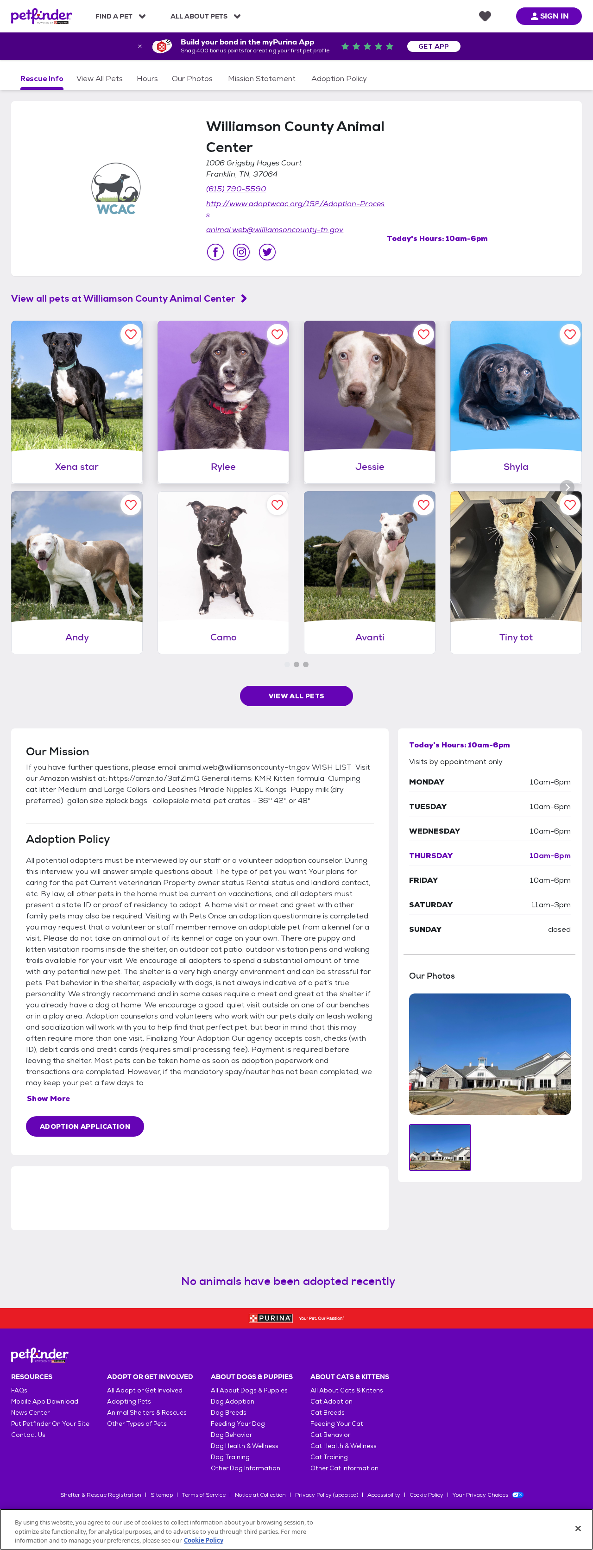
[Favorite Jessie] (423, 334)
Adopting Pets (129, 1401)
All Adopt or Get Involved (145, 1390)
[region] (296, 1529)
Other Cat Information (344, 1468)
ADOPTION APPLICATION (85, 1126)
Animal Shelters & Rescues (147, 1413)
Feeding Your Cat (336, 1424)
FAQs (19, 1390)
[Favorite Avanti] (423, 505)
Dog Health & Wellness (244, 1446)
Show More (48, 1098)
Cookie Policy (426, 1495)
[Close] (578, 1528)
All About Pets (198, 16)
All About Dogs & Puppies (249, 1390)
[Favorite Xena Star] (131, 334)
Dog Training (230, 1457)
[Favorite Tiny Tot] (570, 505)
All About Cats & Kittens (346, 1390)
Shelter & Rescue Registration (100, 1495)
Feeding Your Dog (238, 1424)
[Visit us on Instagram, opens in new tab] (241, 252)
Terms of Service (204, 1495)
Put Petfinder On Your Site (50, 1424)
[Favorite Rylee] (277, 334)
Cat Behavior (330, 1435)
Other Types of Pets (137, 1424)
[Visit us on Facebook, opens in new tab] (215, 252)
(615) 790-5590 (236, 189)
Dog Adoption (232, 1401)
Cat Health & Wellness (343, 1446)
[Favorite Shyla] (570, 334)
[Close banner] (139, 46)
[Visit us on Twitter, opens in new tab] (267, 252)
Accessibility (383, 1495)
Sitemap (162, 1495)
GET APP (433, 46)
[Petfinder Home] (41, 16)
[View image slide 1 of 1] (440, 1147)
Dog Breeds (228, 1413)
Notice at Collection (260, 1495)
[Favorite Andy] (131, 505)
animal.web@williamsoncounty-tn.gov (274, 229)
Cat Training (329, 1457)
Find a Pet (113, 16)
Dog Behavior (231, 1435)
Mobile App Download (44, 1401)
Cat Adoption (331, 1401)
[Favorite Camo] (277, 505)
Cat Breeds (327, 1413)
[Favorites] (485, 16)
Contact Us (28, 1435)
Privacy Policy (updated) (326, 1495)
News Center (30, 1413)
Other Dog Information (245, 1468)
